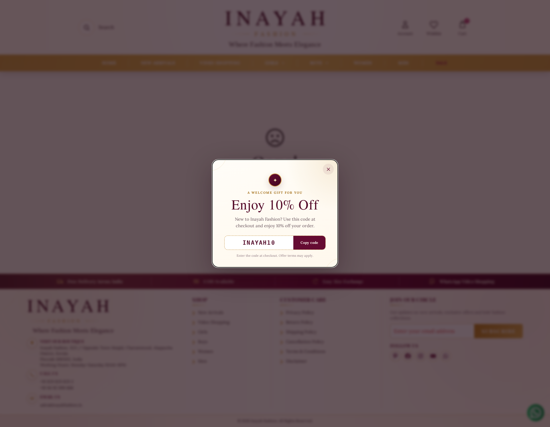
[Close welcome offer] (328, 169)
